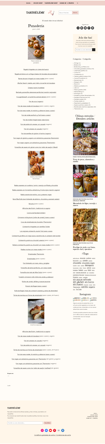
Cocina (76, 72)
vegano (92, 287)
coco (78, 265)
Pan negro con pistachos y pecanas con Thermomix (29, 359)
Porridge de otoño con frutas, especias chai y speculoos (84, 248)
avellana (88, 258)
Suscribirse (47, 423)
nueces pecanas (81, 272)
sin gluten (78, 282)
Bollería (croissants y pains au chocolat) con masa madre (31, 245)
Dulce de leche (76, 268)
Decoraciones (77, 80)
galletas (89, 268)
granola (93, 268)
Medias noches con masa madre (31, 250)
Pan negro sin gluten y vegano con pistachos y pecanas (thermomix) (36, 138)
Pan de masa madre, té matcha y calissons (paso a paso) (36, 111)
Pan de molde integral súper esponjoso (36, 120)
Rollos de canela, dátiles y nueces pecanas (36, 282)
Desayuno (76, 82)
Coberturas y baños (79, 70)
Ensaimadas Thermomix (36, 254)
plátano (80, 277)
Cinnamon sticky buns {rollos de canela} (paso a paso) (36, 218)
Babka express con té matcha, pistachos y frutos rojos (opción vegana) (36, 190)
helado (81, 270)
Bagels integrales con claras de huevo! (36, 69)
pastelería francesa (78, 275)
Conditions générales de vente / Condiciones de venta (52, 435)
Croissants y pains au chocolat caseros (31, 240)
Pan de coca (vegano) (36, 102)
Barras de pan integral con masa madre (31, 79)
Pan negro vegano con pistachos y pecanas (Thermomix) (36, 143)
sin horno (89, 282)
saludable (85, 277)
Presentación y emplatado (81, 103)
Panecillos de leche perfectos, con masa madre (36, 268)
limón (93, 270)
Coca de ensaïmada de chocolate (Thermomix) (36, 222)
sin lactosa (86, 284)
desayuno (89, 265)
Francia (84, 268)
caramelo (90, 260)
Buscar (75, 12)
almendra (82, 258)
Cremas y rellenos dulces (81, 76)
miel (74, 272)
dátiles (80, 268)
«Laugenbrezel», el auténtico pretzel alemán (31, 97)
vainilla (84, 287)
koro (89, 270)
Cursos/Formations (79, 78)
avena (93, 258)
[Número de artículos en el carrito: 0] (77, 3)
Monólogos (77, 93)
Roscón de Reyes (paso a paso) (36, 286)
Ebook (76, 84)
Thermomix (77, 109)
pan (88, 272)
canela (85, 261)
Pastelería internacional (90, 275)
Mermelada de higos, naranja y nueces (85, 204)
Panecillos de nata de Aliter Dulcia (31, 272)
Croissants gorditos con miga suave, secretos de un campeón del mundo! (36, 236)
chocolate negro (88, 263)
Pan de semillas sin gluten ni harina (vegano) (36, 134)
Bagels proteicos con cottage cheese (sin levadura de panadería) (36, 74)
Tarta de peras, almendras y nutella (83, 160)
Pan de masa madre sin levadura (28, 106)
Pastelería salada (78, 99)
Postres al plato (78, 101)
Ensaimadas (31, 259)
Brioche (31, 204)
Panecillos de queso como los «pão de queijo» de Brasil (32, 368)
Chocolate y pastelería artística (82, 69)
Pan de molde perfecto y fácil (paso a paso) (36, 115)
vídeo (74, 289)
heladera (75, 270)
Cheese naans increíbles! (36, 88)
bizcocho (76, 261)
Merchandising (78, 91)
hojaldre (85, 270)
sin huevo (78, 285)
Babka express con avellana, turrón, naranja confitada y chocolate (36, 185)
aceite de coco (76, 258)
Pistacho (75, 277)
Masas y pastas (78, 90)
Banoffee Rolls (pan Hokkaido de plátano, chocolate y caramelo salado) (36, 199)
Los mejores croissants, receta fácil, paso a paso (36, 231)
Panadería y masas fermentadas (83, 95)
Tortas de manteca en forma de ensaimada (27, 295)
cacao (80, 260)
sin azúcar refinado (82, 280)
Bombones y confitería (80, 67)
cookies (82, 265)
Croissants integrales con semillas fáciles (36, 227)
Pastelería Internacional (80, 97)
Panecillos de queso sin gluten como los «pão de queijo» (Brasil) (36, 147)
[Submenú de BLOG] (97, 413)
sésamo (90, 284)
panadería (91, 272)
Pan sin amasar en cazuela (33, 129)
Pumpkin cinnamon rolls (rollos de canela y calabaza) (36, 277)
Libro (75, 88)
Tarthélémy (35, 12)
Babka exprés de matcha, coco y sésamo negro (36, 195)
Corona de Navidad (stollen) (36, 213)
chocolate (77, 263)
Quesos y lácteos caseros (81, 105)
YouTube (79, 289)
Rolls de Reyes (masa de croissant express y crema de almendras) (36, 291)
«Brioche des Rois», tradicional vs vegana (36, 208)
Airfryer (76, 63)
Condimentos (78, 74)
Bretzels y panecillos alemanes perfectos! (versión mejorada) (36, 92)
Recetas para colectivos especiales (83, 107)
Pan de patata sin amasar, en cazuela (33, 124)
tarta (94, 284)
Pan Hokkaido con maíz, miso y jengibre (36, 263)
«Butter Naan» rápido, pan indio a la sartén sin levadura (36, 83)
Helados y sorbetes (79, 86)
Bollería (76, 65)
